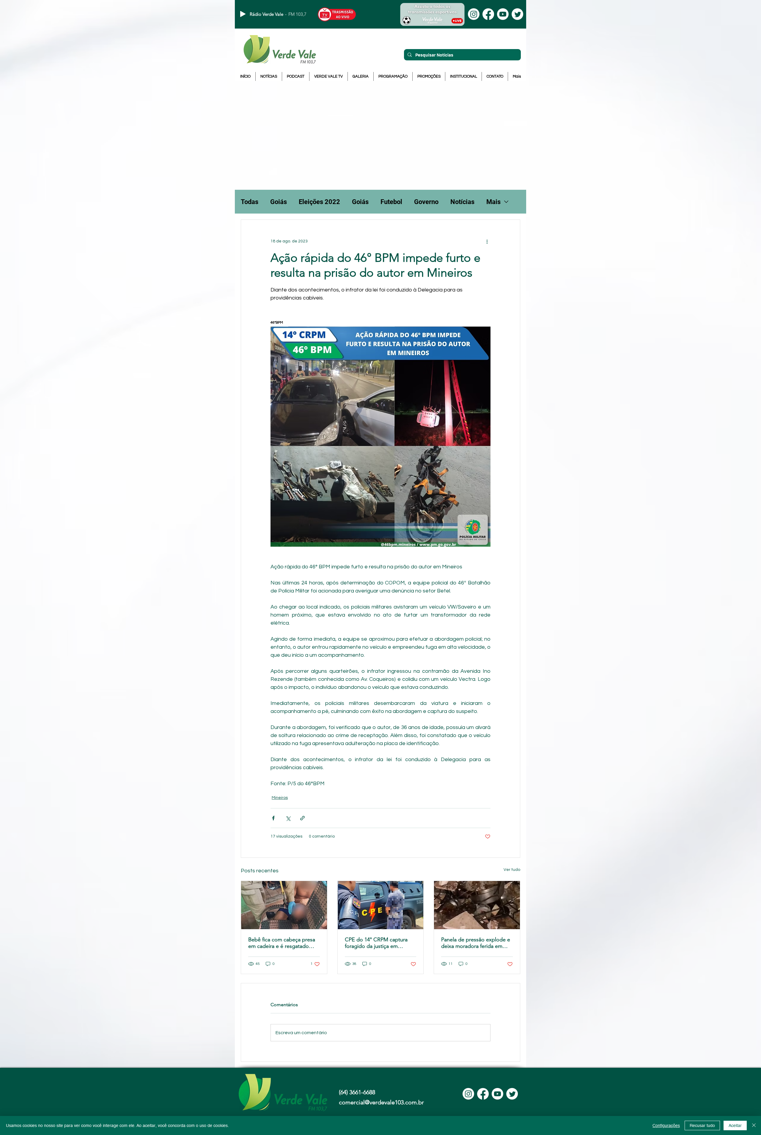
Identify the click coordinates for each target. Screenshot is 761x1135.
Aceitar (735, 1125)
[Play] (243, 14)
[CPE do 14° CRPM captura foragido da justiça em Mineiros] (381, 905)
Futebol (391, 202)
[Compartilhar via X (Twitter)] (288, 818)
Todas (249, 202)
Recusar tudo (702, 1125)
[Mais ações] (486, 241)
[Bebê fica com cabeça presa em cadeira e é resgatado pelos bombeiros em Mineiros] (284, 905)
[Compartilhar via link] (302, 818)
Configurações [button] (666, 1125)
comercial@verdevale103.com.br (381, 1102)
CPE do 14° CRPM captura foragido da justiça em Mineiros (376, 942)
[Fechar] (753, 1125)
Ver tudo (512, 870)
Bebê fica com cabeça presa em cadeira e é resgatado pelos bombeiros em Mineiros (284, 942)
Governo (426, 202)
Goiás (278, 202)
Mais (493, 202)
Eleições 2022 (319, 202)
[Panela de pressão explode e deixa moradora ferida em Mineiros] (477, 905)
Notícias (462, 202)
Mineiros (280, 798)
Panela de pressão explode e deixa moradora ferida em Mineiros (475, 942)
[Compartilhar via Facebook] (273, 818)
